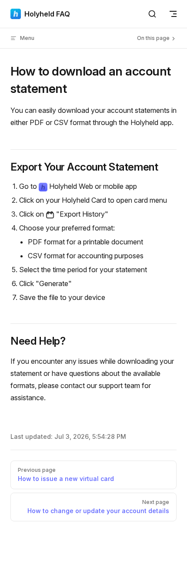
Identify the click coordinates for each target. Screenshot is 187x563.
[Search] (152, 14)
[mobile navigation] (173, 14)
